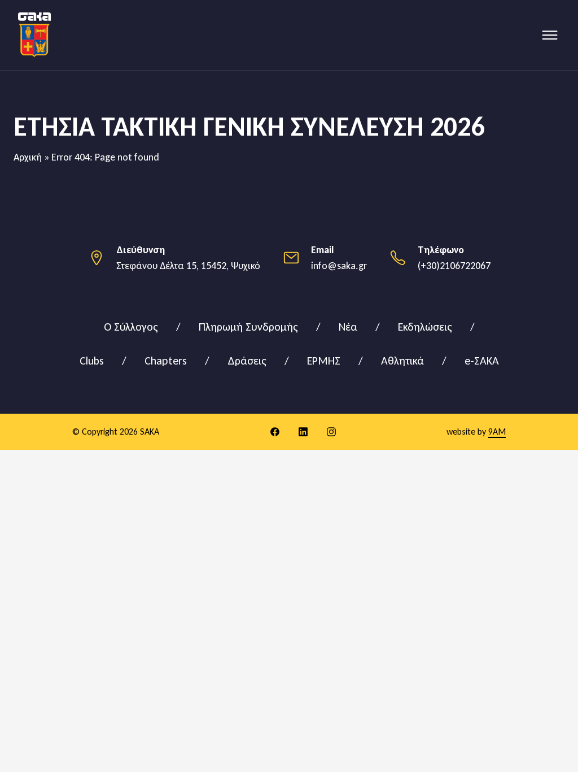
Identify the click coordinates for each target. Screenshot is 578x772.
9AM (497, 431)
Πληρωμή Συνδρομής (248, 326)
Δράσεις (246, 360)
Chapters (165, 360)
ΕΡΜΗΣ (323, 360)
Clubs (92, 360)
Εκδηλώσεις (425, 326)
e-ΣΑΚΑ (482, 360)
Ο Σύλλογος (131, 326)
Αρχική (28, 157)
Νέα (348, 326)
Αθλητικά (402, 360)
